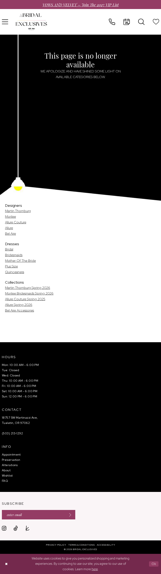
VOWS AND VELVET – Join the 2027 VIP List (81, 4)
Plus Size (11, 266)
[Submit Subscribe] (68, 514)
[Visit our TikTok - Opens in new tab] (15, 528)
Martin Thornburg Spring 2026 (27, 288)
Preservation (11, 460)
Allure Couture (15, 222)
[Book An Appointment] (126, 21)
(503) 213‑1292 (12, 433)
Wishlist (7, 475)
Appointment (11, 454)
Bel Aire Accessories (19, 310)
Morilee (10, 216)
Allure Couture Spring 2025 (25, 299)
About (6, 470)
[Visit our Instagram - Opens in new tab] (4, 528)
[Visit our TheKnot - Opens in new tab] (27, 528)
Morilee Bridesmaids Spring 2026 (29, 293)
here (95, 569)
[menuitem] (112, 21)
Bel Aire (10, 233)
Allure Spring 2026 (18, 305)
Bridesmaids (13, 255)
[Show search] (141, 21)
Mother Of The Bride (20, 260)
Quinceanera (14, 272)
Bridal (9, 249)
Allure (9, 228)
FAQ (5, 481)
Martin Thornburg (18, 211)
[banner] (31, 21)
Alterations (10, 465)
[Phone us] (112, 21)
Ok (154, 564)
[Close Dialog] (6, 564)
